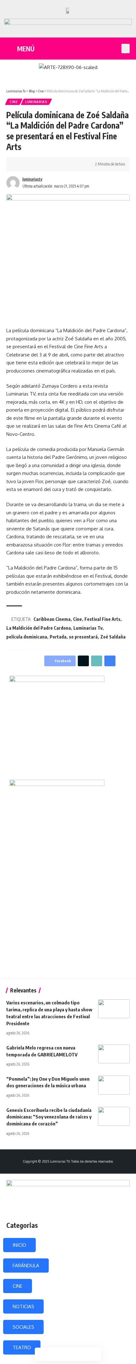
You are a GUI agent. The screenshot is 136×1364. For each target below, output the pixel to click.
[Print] (50, 164)
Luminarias (36, 102)
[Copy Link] (40, 164)
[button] (125, 48)
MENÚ (25, 48)
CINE (17, 1286)
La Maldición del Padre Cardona (38, 628)
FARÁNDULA (26, 1266)
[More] (59, 164)
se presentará (83, 636)
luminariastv (32, 179)
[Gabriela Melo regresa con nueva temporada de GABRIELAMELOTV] (114, 1053)
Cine (13, 102)
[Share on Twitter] (30, 164)
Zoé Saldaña (113, 636)
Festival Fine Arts (102, 619)
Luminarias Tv (87, 628)
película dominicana (26, 636)
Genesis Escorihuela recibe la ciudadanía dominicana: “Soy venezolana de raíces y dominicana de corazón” (48, 1117)
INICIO (19, 1245)
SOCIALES (23, 1327)
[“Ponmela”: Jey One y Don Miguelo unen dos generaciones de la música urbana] (114, 1085)
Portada (58, 636)
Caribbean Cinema (52, 619)
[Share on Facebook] (20, 164)
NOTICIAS (23, 1306)
